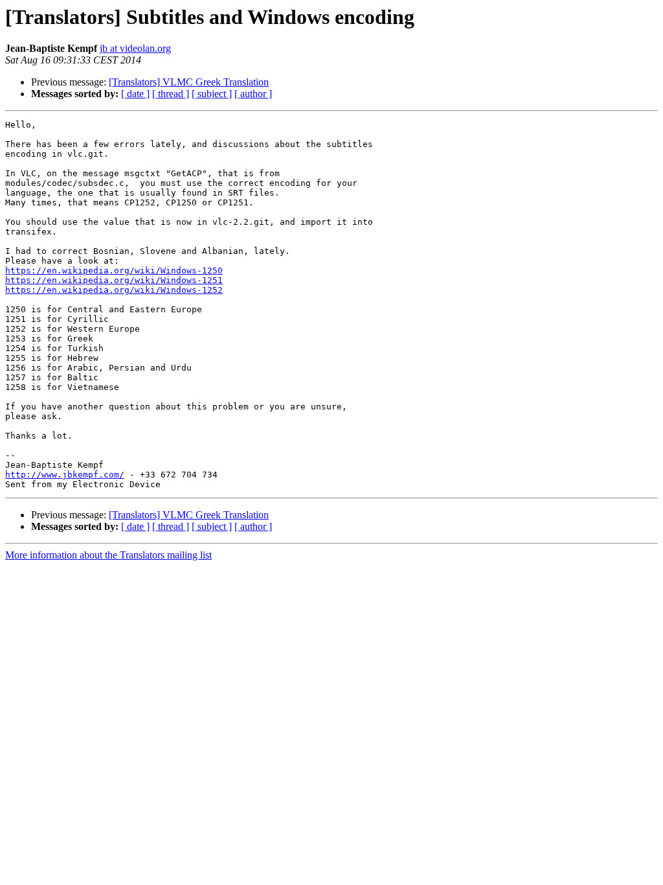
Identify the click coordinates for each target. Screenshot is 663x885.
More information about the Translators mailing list (108, 554)
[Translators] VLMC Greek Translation (189, 81)
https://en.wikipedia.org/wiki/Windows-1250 (114, 270)
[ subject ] (212, 93)
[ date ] (135, 93)
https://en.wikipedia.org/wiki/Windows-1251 (114, 280)
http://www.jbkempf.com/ (64, 474)
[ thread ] (170, 93)
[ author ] (253, 93)
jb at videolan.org (135, 48)
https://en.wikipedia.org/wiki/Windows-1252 (114, 290)
